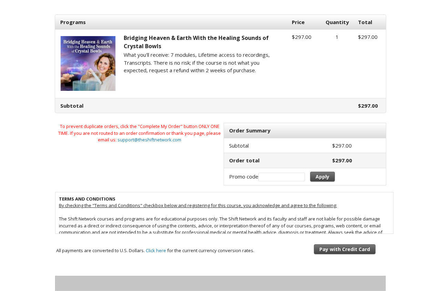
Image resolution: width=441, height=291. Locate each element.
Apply (322, 176)
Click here (156, 250)
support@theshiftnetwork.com (149, 140)
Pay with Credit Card (344, 249)
